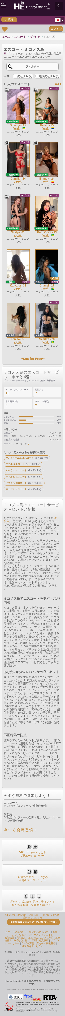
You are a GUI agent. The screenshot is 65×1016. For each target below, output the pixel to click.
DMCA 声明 (28, 943)
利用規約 (21, 937)
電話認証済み (49, 76)
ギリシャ (35, 36)
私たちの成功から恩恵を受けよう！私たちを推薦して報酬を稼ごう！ (32, 903)
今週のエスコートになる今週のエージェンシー (32, 879)
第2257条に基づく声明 (40, 937)
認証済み (24, 76)
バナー (47, 931)
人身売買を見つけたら (41, 945)
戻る (10, 19)
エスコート (20, 36)
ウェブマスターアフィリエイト (36, 934)
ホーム (6, 36)
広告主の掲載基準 (46, 943)
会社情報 (9, 937)
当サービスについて (16, 931)
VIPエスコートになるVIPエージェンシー (32, 854)
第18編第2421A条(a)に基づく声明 (32, 939)
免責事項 (44, 940)
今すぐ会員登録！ (20, 830)
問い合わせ (35, 931)
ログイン (56, 28)
